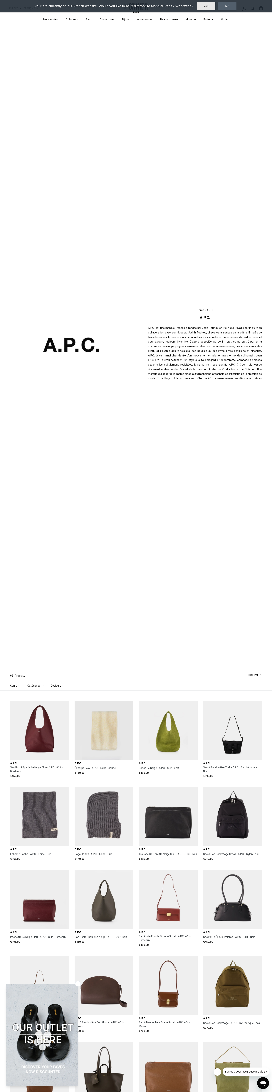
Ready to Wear (169, 19)
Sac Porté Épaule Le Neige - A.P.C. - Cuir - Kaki (101, 936)
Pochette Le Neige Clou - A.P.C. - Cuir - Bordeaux (38, 936)
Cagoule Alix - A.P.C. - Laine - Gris (93, 854)
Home (200, 310)
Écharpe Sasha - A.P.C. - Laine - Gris (30, 854)
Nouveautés (50, 19)
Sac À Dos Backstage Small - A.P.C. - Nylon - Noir (231, 854)
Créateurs (72, 19)
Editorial (208, 19)
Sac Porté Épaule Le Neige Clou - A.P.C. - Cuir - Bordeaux (36, 769)
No (227, 6)
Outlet (225, 19)
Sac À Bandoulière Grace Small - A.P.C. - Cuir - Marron (165, 1024)
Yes (206, 6)
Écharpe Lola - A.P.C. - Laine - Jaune (95, 768)
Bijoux (125, 19)
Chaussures (107, 19)
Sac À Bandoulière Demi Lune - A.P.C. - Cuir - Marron (100, 1024)
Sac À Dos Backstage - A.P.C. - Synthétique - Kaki (232, 1023)
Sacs (89, 19)
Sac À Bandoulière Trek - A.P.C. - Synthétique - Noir (230, 769)
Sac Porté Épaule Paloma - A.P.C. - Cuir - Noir (229, 936)
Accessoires (144, 19)
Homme (191, 19)
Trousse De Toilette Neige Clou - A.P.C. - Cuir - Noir (168, 854)
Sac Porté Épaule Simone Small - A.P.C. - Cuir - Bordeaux (165, 938)
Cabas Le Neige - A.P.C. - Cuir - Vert (159, 768)
